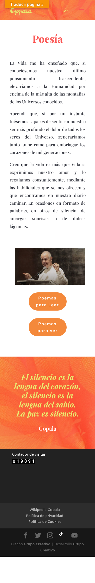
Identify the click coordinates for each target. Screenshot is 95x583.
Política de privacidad (44, 515)
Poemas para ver (47, 327)
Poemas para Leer (47, 301)
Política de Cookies (44, 521)
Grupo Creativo (37, 544)
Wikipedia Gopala (45, 509)
